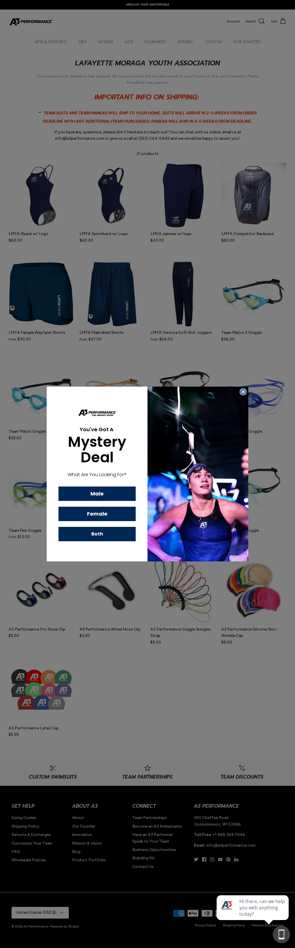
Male (97, 493)
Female (97, 513)
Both (97, 534)
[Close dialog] (243, 392)
